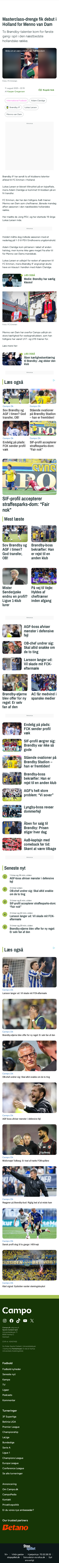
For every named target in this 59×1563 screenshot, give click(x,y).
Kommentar (8, 1400)
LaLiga (5, 1437)
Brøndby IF (15, 107)
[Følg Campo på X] (32, 1320)
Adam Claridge (38, 100)
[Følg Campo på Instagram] (4, 1320)
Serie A (6, 1447)
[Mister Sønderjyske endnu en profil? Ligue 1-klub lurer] (15, 576)
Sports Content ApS (10, 1330)
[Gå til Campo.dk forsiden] (16, 1314)
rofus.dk (41, 1557)
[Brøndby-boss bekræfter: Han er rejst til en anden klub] (44, 533)
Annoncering (9, 1484)
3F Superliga (9, 1416)
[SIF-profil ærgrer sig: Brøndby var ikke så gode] (12, 745)
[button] (29, 63)
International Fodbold (17, 100)
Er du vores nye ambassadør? (18, 1510)
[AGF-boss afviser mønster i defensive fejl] (12, 630)
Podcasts (7, 1395)
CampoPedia (9, 1494)
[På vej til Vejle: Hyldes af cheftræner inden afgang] (44, 576)
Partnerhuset (17, 1349)
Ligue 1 (6, 1452)
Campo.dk (6, 1327)
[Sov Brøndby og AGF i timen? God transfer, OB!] (15, 533)
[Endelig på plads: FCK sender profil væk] (12, 728)
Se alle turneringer (12, 1473)
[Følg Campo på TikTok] (18, 1320)
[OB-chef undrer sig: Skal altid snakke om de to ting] (12, 647)
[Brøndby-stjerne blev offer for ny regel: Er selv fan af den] (15, 682)
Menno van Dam (14, 114)
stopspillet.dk (13, 1557)
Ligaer (5, 1389)
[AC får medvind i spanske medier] (44, 682)
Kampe (6, 1379)
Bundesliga (8, 1442)
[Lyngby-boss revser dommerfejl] (12, 811)
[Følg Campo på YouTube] (25, 1320)
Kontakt (6, 1499)
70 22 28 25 (45, 1554)
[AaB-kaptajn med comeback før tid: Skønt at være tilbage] (12, 844)
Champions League (12, 1458)
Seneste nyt (9, 1374)
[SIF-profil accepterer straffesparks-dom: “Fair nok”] (29, 477)
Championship (10, 1432)
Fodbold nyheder (11, 1369)
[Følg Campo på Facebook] (11, 1320)
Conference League (13, 1468)
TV (3, 1384)
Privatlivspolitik (10, 1504)
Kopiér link (48, 90)
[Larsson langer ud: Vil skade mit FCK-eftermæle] (12, 664)
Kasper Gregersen (16, 91)
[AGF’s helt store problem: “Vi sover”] (12, 794)
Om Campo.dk (10, 1489)
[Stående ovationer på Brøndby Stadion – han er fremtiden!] (12, 761)
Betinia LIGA (9, 1421)
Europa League (10, 1463)
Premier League (11, 1426)
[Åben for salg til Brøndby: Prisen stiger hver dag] (12, 827)
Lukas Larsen (31, 107)
